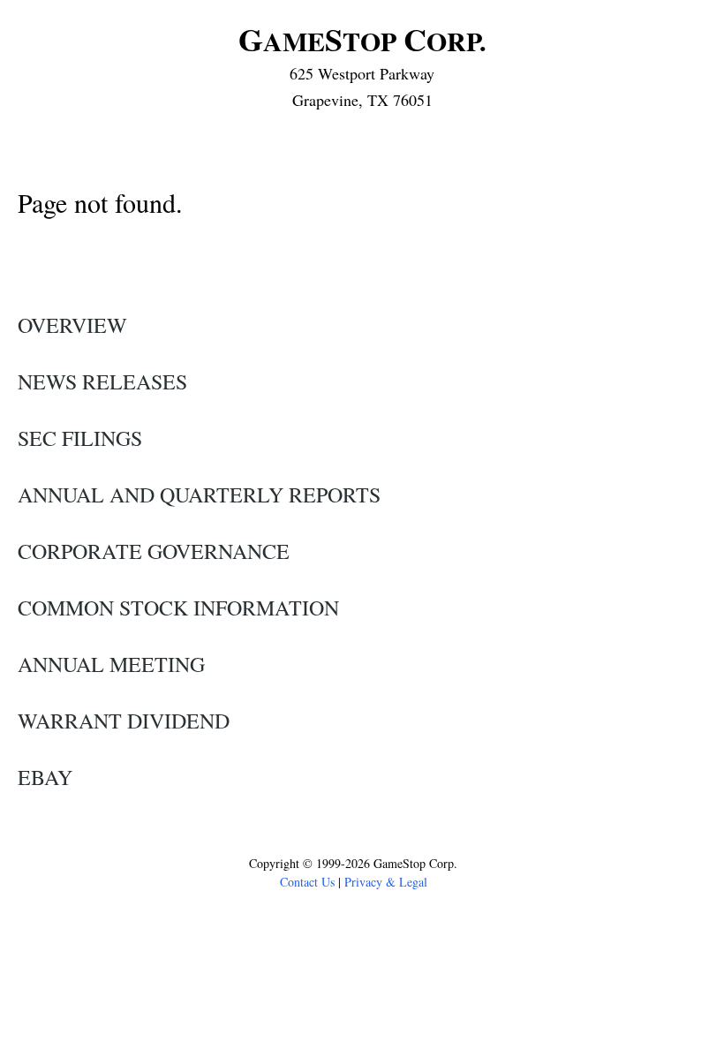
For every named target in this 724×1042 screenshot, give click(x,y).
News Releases (102, 381)
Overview (72, 325)
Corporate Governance (154, 551)
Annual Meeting (111, 664)
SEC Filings (80, 438)
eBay (45, 777)
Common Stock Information (178, 607)
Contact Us (307, 881)
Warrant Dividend (124, 720)
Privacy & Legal (385, 881)
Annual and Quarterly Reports (199, 494)
